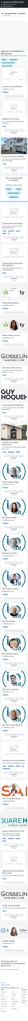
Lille (2, 1009)
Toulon (13, 997)
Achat (19, 189)
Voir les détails (8, 96)
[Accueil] (2, 13)
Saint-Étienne (15, 1001)
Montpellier (4, 1001)
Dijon (12, 1006)
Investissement (13, 193)
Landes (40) (21, 13)
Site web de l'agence (18, 96)
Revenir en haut (5, 985)
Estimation (14, 197)
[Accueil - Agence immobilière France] (11, 979)
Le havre (13, 1004)
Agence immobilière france (14, 2)
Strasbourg (4, 1004)
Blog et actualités (8, 6)
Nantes (3, 999)
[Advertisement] (14, 34)
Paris (12, 992)
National (3, 992)
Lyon (2, 994)
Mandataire (13, 59)
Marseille (3, 1011)
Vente (9, 189)
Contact (24, 992)
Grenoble (14, 1009)
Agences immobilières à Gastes (10, 969)
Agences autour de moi (9, 4)
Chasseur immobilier (8, 63)
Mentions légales (24, 1001)
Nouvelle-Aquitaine (11, 13)
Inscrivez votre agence (24, 996)
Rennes (13, 994)
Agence (4, 59)
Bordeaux (3, 1006)
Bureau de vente (7, 66)
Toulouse (3, 997)
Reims (13, 999)
